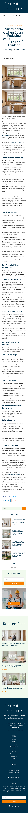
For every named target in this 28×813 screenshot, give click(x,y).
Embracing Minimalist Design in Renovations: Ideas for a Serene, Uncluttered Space (18, 543)
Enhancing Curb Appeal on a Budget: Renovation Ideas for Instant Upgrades (18, 554)
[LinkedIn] (16, 806)
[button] (4, 16)
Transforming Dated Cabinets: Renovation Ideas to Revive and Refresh (17, 532)
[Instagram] (19, 16)
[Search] (24, 508)
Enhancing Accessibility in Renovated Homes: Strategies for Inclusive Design (18, 521)
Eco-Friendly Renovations (15, 25)
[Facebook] (13, 16)
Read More (5, 669)
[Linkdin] (19, 568)
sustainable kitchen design (16, 142)
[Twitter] (16, 16)
